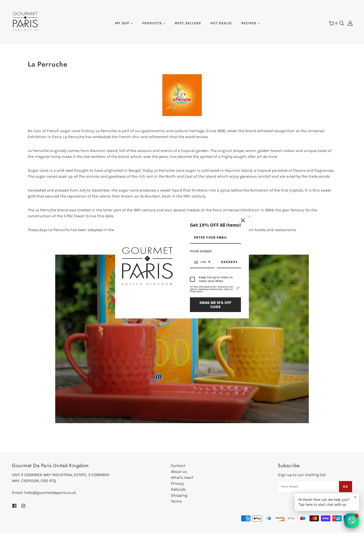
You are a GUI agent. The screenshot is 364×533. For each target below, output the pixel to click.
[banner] (25, 21)
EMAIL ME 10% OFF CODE (215, 304)
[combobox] (202, 262)
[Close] (243, 220)
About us (179, 471)
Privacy (177, 483)
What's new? (182, 477)
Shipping (179, 495)
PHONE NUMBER (201, 251)
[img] (341, 23)
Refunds (178, 489)
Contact (178, 465)
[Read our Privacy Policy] (238, 288)
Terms (176, 501)
